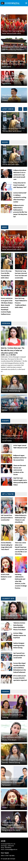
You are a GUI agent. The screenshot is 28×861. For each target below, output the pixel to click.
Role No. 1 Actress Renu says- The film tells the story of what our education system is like (12, 350)
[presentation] (20, 109)
